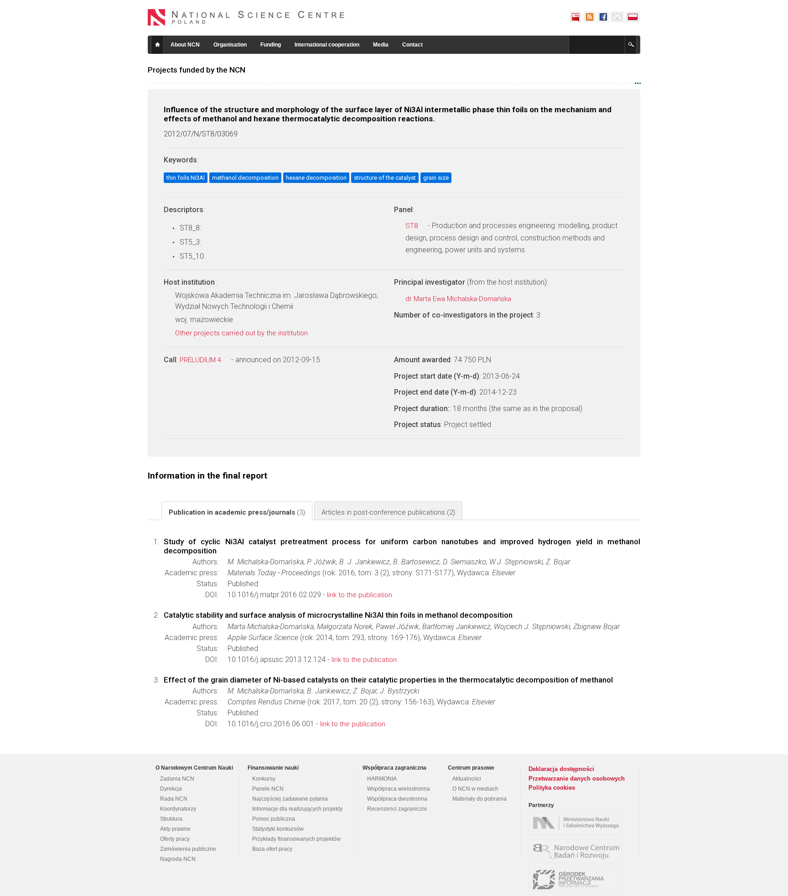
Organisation (230, 45)
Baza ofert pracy (272, 849)
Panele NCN (268, 789)
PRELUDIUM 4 (201, 360)
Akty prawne (175, 829)
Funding (270, 45)
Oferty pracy (175, 839)
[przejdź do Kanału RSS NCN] (589, 16)
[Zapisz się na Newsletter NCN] (617, 16)
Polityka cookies (552, 787)
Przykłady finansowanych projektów (296, 839)
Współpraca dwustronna (397, 799)
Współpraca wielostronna (398, 789)
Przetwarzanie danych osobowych (577, 778)
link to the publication (359, 595)
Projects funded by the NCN (196, 69)
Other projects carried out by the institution (242, 333)
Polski (633, 16)
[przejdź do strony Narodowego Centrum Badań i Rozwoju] (578, 851)
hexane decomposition (316, 177)
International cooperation (327, 45)
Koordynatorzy (178, 809)
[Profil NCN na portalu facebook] (603, 16)
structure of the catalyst (385, 177)
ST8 (412, 226)
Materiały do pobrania (479, 799)
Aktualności (466, 778)
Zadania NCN (177, 778)
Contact (412, 45)
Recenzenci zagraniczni (397, 809)
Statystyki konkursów (278, 829)
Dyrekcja (171, 789)
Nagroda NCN (178, 859)
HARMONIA (382, 778)
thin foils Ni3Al (185, 177)
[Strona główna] (246, 17)
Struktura (171, 819)
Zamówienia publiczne (188, 849)
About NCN (185, 45)
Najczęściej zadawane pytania (290, 799)
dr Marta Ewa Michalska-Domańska (459, 299)
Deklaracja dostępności (561, 769)
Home (157, 45)
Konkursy (263, 778)
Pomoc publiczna (273, 819)
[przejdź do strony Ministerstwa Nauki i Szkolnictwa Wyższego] (578, 823)
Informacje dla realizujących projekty (297, 809)
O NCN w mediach (475, 789)
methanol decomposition (245, 177)
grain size (436, 177)
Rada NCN (173, 799)
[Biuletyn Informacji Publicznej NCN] (575, 16)
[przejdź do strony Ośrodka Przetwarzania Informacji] (578, 879)
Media (381, 45)
